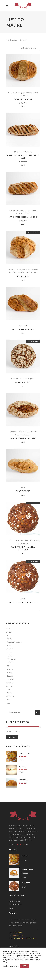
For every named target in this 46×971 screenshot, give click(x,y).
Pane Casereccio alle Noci (23, 217)
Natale (22, 540)
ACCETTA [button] (24, 966)
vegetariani (10, 696)
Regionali (22, 92)
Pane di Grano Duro (23, 329)
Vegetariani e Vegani (23, 213)
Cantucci (10, 645)
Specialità (29, 92)
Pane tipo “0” (23, 491)
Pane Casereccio (23, 99)
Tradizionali (23, 95)
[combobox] (29, 48)
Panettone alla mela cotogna (23, 548)
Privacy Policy (13, 947)
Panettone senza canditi (23, 602)
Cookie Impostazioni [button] (10, 966)
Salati (22, 210)
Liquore (9, 703)
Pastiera (11, 656)
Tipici (36, 92)
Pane (16, 92)
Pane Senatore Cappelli (23, 438)
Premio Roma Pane (14, 901)
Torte (8, 689)
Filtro (12, 737)
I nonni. (11, 908)
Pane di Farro (23, 276)
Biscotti (9, 632)
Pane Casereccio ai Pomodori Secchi (23, 156)
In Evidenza (14, 378)
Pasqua (10, 676)
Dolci (8, 540)
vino (7, 700)
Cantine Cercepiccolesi (15, 905)
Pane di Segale (23, 382)
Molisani (11, 92)
